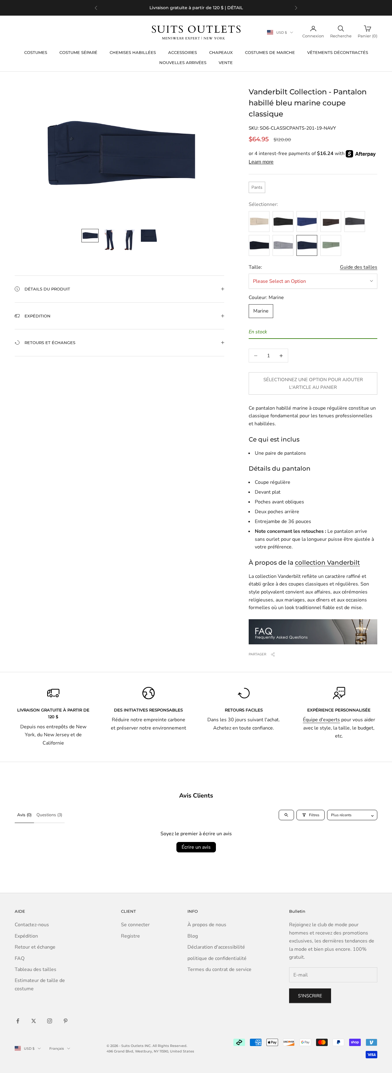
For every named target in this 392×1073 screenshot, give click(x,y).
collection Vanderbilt (327, 562)
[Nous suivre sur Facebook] (18, 1021)
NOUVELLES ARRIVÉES (182, 62)
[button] (119, 289)
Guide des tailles (358, 267)
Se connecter (135, 924)
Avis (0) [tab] (24, 815)
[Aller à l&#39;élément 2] (109, 240)
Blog (192, 936)
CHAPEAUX (221, 52)
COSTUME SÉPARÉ (78, 52)
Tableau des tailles (35, 969)
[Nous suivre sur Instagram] (50, 1021)
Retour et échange (35, 947)
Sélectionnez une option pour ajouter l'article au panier (313, 383)
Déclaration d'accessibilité (216, 947)
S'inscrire (310, 996)
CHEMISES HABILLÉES (133, 52)
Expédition (26, 936)
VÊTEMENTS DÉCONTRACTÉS (337, 52)
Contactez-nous (32, 924)
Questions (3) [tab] (49, 815)
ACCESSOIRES (182, 52)
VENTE (226, 62)
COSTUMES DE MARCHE (270, 52)
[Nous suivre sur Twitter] (34, 1021)
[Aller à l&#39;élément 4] (148, 235)
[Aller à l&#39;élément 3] (129, 240)
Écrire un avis (196, 847)
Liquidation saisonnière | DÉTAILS (216, 7)
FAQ (19, 958)
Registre (130, 936)
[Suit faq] (313, 631)
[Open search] (286, 815)
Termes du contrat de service (219, 969)
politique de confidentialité (217, 958)
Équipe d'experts (321, 719)
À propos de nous (206, 924)
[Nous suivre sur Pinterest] (65, 1021)
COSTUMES (35, 52)
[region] (196, 7)
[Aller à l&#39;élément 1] (90, 235)
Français (56, 1048)
